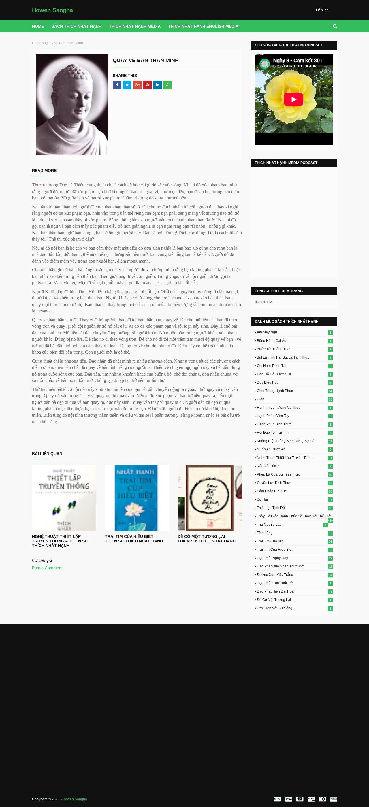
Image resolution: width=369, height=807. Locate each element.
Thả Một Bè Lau (292, 525)
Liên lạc (322, 10)
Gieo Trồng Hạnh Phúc (294, 391)
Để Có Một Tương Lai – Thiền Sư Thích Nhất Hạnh (207, 538)
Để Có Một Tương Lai (294, 600)
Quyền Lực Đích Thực (294, 483)
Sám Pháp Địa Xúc (294, 491)
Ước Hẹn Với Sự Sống (294, 608)
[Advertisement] (80, 667)
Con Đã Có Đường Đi (294, 374)
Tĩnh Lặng (294, 533)
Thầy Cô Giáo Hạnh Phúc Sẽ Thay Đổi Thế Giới (294, 516)
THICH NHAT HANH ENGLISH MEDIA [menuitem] (203, 26)
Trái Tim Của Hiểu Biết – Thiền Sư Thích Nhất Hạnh (134, 538)
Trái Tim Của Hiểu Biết (294, 550)
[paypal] (277, 799)
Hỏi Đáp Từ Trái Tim (294, 433)
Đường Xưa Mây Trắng (294, 575)
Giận (294, 399)
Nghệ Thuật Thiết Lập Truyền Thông (294, 458)
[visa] (288, 799)
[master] (300, 799)
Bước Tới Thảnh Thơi (294, 349)
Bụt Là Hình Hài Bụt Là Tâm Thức (294, 357)
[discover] (311, 799)
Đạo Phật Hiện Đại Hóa (294, 591)
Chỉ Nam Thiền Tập (294, 366)
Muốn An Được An (294, 449)
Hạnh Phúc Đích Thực (294, 424)
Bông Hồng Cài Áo (294, 341)
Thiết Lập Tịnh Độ (294, 508)
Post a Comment (47, 567)
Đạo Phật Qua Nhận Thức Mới (294, 566)
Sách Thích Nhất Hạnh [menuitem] (76, 26)
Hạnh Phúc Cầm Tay (294, 416)
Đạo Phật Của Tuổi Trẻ (294, 583)
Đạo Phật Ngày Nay (294, 558)
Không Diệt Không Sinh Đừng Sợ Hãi (294, 441)
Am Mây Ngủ (294, 332)
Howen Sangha (52, 10)
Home (37, 43)
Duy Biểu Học (294, 382)
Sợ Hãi (294, 499)
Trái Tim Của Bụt (294, 541)
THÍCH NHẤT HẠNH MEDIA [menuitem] (135, 26)
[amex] (333, 799)
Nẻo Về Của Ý (294, 466)
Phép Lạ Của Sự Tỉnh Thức (294, 474)
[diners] (322, 799)
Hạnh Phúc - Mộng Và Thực (294, 408)
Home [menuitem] (38, 26)
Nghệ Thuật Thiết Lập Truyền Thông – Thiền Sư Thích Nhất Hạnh (60, 541)
